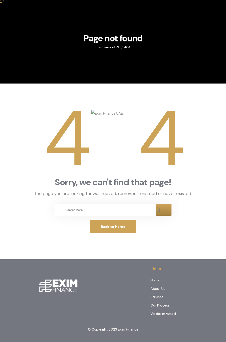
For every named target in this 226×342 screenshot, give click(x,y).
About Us (158, 288)
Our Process (160, 305)
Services (157, 297)
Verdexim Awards (164, 313)
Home (155, 280)
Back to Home (113, 226)
